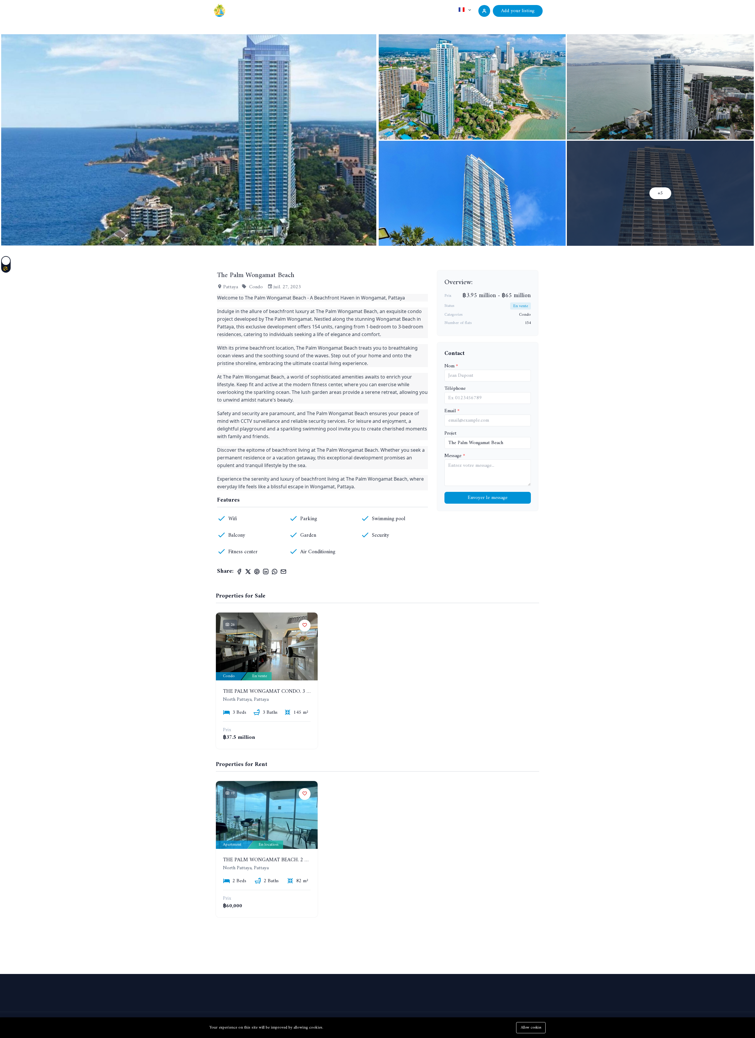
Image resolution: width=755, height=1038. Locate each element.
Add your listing (517, 10)
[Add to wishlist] (305, 625)
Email (450, 411)
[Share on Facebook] (239, 571)
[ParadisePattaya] (219, 10)
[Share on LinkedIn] (265, 571)
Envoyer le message (488, 497)
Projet (450, 433)
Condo (256, 287)
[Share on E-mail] (283, 571)
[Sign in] (484, 11)
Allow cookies (531, 1027)
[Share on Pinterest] (257, 571)
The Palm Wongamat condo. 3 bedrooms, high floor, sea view (308, 691)
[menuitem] (452, 24)
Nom (450, 366)
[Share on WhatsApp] (274, 571)
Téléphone (455, 388)
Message (453, 455)
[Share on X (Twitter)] (248, 571)
